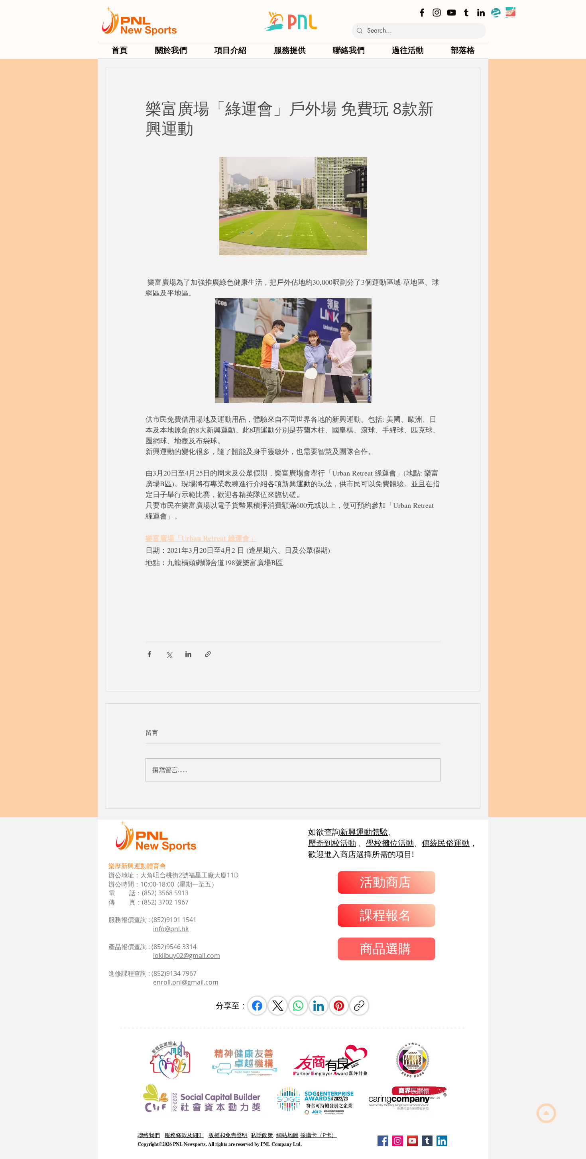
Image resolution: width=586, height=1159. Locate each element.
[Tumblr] (466, 12)
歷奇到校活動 (332, 843)
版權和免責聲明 (228, 1135)
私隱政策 (262, 1135)
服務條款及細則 (184, 1135)
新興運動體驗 (364, 831)
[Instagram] (436, 12)
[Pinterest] (339, 1006)
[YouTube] (451, 12)
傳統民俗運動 (446, 843)
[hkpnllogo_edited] (495, 12)
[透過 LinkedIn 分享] (188, 654)
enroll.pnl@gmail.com (185, 982)
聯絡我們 (149, 1135)
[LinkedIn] (481, 12)
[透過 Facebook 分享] (149, 654)
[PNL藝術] (510, 12)
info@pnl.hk (171, 928)
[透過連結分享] (208, 654)
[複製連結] (359, 1006)
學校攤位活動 (390, 843)
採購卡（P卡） (318, 1135)
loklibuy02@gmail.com (186, 955)
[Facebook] (422, 12)
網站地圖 (287, 1135)
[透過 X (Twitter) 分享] (169, 654)
